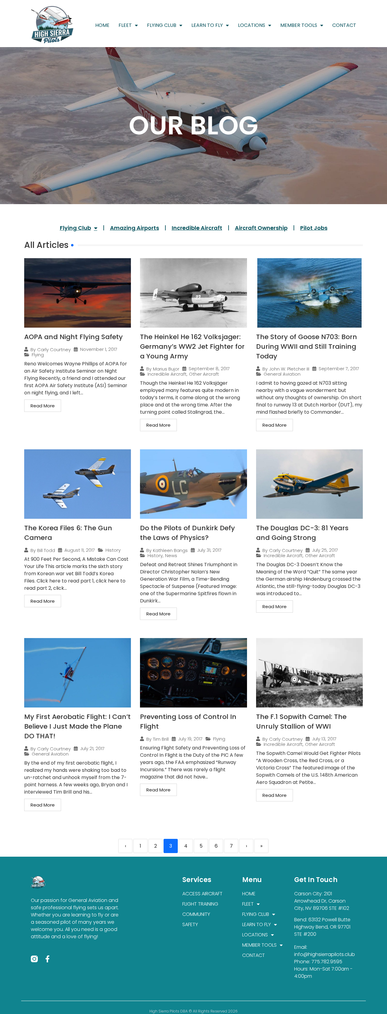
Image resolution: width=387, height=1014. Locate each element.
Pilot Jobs (313, 228)
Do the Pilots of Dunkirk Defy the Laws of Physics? (187, 532)
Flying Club (75, 228)
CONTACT (344, 25)
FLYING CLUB (161, 25)
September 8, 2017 (209, 368)
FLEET (125, 25)
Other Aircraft (204, 374)
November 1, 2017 (98, 349)
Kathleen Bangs (170, 550)
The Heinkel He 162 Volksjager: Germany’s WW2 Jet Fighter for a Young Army (192, 346)
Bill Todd (46, 550)
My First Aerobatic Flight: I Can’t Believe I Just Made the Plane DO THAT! (77, 726)
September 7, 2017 (339, 368)
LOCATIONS (251, 25)
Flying (38, 354)
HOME (102, 25)
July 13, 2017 (324, 738)
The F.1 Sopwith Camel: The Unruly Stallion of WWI (301, 721)
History (113, 550)
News (171, 555)
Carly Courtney (54, 349)
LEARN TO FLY (207, 25)
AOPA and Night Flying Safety (73, 337)
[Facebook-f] (47, 958)
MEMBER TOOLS (298, 25)
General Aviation (282, 374)
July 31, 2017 (209, 550)
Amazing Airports (134, 228)
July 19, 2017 (190, 738)
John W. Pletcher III (289, 369)
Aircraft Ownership (261, 228)
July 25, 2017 (325, 550)
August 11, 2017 (79, 550)
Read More (43, 406)
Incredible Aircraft (197, 228)
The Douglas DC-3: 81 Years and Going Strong (302, 532)
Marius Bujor (166, 369)
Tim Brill (161, 739)
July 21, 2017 (92, 748)
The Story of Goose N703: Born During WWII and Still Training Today (306, 346)
